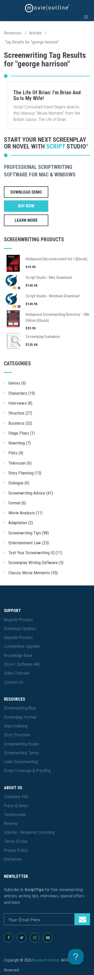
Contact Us (13, 682)
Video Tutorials (17, 673)
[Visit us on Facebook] (8, 937)
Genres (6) (17, 383)
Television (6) (20, 463)
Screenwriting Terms (21, 752)
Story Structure (17, 734)
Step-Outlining (15, 726)
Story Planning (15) (24, 473)
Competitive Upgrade (22, 646)
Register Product (18, 619)
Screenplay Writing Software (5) (35, 562)
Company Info (16, 796)
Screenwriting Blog (20, 708)
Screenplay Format (20, 717)
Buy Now (26, 205)
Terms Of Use (15, 841)
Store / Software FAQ (22, 664)
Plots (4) (15, 452)
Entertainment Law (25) (28, 542)
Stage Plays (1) (21, 433)
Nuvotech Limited (45, 960)
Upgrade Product (18, 637)
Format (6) (17, 502)
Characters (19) (21, 393)
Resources (12, 32)
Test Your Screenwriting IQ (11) (35, 552)
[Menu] (86, 17)
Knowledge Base (18, 655)
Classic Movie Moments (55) (33, 572)
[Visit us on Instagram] (34, 937)
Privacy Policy (15, 850)
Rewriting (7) (19, 443)
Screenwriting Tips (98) (28, 532)
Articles (35, 32)
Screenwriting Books (21, 743)
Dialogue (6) (18, 482)
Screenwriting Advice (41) (30, 493)
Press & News (16, 805)
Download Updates (20, 628)
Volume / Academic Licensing (29, 832)
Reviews (11, 823)
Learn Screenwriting (21, 761)
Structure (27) (20, 413)
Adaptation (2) (20, 522)
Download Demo (26, 192)
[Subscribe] (82, 919)
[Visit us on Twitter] (21, 937)
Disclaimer (13, 859)
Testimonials (15, 814)
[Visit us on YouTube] (47, 937)
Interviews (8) (20, 403)
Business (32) (20, 423)
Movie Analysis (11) (25, 512)
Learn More (26, 220)
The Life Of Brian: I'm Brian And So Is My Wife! (47, 95)
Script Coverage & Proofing (27, 770)
